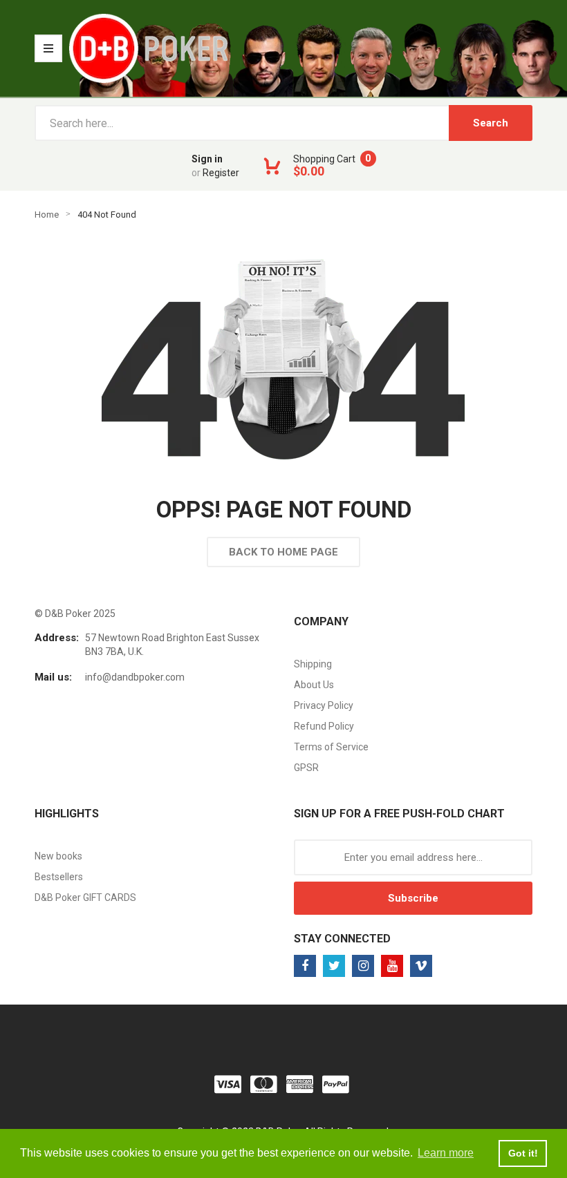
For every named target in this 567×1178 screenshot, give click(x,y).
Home (47, 214)
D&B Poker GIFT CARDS (85, 897)
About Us (314, 684)
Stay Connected (342, 938)
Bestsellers (59, 876)
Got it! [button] (523, 1153)
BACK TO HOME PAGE (283, 552)
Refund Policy (324, 726)
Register (221, 172)
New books (58, 856)
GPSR (306, 767)
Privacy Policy (323, 705)
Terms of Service (331, 746)
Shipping (313, 663)
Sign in (207, 158)
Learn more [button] (446, 1153)
